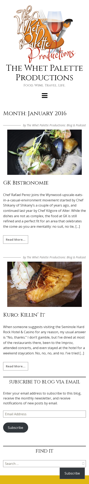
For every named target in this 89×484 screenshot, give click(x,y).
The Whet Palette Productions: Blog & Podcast (56, 125)
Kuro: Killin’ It (24, 315)
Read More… (15, 239)
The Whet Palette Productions (44, 73)
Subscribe (15, 427)
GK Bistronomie (25, 183)
